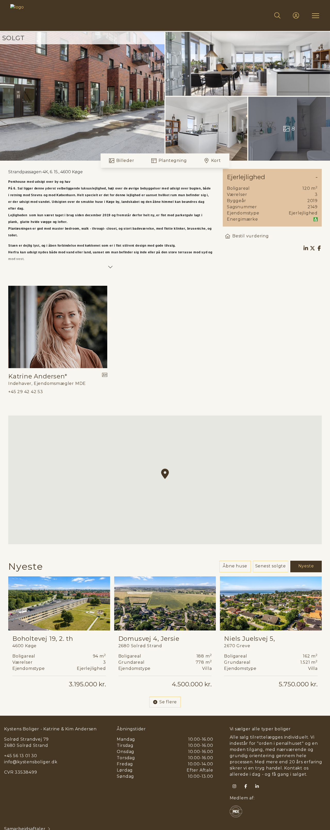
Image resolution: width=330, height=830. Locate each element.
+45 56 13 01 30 (20, 755)
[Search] (277, 15)
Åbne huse (235, 566)
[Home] (87, 15)
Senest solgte (270, 566)
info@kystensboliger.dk (30, 761)
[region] (165, 480)
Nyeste (306, 566)
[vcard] (104, 379)
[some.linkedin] (257, 786)
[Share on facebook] (319, 248)
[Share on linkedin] (305, 248)
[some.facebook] (245, 786)
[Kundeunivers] (296, 15)
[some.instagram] (234, 786)
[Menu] (314, 15)
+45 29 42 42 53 (25, 391)
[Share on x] (312, 248)
